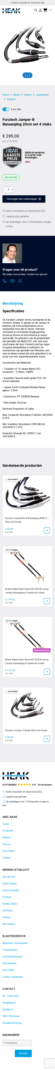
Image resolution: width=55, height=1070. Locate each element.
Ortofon (6, 917)
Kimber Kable (9, 903)
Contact (6, 857)
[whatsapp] (20, 281)
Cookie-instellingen (12, 976)
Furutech (7, 897)
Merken (6, 837)
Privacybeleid (9, 949)
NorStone (7, 910)
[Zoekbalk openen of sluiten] (36, 10)
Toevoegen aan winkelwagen (21, 198)
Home (5, 823)
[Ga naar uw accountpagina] (40, 10)
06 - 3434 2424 (10, 995)
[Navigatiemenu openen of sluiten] (51, 10)
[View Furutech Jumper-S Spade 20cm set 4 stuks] (47, 739)
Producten (7, 830)
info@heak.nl (9, 1002)
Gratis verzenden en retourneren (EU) (28, 3)
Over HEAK (8, 851)
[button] (27, 784)
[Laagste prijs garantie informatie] (12, 157)
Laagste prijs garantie (17, 216)
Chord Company (10, 890)
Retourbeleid (9, 963)
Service (6, 844)
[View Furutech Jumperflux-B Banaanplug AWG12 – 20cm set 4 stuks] (47, 530)
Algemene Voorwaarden (15, 943)
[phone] (4, 281)
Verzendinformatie (12, 956)
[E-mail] (12, 281)
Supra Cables (9, 883)
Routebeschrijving (12, 1022)
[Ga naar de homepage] (11, 11)
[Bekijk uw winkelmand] (45, 10)
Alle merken (8, 924)
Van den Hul (8, 876)
